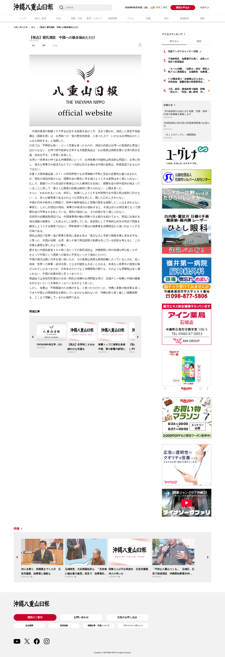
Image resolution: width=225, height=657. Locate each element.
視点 (166, 18)
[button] (33, 337)
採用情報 (64, 625)
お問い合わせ (81, 617)
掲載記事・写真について (98, 625)
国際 (43, 45)
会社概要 (29, 625)
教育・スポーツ (94, 18)
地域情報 (112, 18)
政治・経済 (40, 18)
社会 (58, 18)
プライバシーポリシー (133, 625)
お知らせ (168, 105)
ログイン (204, 7)
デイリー (174, 41)
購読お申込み (183, 7)
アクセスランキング (172, 34)
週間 (199, 41)
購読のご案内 (35, 617)
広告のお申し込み (127, 617)
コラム (130, 18)
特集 (148, 18)
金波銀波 (184, 18)
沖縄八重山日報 (21, 27)
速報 (202, 18)
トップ (22, 18)
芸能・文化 (76, 18)
